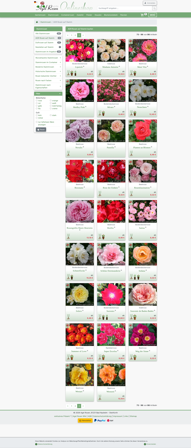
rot (39, 103)
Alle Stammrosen (42, 33)
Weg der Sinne (141, 351)
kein (40, 115)
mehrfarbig (56, 106)
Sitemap (133, 416)
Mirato (110, 107)
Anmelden (151, 3)
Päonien (123, 15)
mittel (40, 118)
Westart (78, 391)
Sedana (142, 271)
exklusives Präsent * (62, 416)
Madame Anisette (110, 67)
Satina (142, 228)
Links (126, 416)
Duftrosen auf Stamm (44, 42)
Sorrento (110, 311)
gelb (40, 106)
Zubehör (80, 15)
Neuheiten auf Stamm (44, 47)
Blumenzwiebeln (111, 15)
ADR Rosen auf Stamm (44, 38)
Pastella (110, 147)
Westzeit (110, 391)
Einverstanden (151, 444)
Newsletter (86, 420)
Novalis (78, 147)
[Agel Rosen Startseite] (37, 22)
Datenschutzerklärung (102, 416)
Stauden (98, 15)
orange (55, 100)
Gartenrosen (40, 15)
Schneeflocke (79, 270)
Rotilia (110, 228)
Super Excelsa (110, 351)
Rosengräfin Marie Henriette (80, 228)
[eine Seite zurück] (68, 35)
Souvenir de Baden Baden (141, 311)
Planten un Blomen (141, 147)
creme (54, 108)
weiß (54, 103)
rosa (40, 100)
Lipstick (79, 67)
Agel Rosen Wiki (79, 416)
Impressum (117, 416)
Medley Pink (79, 107)
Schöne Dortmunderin (110, 271)
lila (39, 108)
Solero (79, 311)
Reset (42, 129)
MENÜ (152, 15)
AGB (90, 416)
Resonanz (79, 187)
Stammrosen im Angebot (45, 51)
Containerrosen (67, 15)
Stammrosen (53, 15)
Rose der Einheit (110, 187)
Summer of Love (78, 351)
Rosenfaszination (142, 187)
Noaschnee (142, 107)
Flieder (89, 15)
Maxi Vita (141, 67)
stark (54, 115)
